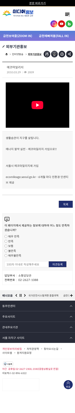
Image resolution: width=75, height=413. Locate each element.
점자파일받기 (54, 54)
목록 (65, 204)
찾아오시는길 (51, 348)
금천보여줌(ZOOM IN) (17, 36)
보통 (10, 246)
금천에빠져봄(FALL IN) (54, 36)
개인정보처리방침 (12, 348)
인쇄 (62, 54)
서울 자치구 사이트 (13, 338)
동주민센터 (8, 306)
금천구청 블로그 (69, 23)
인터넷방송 (17, 54)
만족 (10, 241)
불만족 (12, 251)
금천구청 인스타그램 (53, 23)
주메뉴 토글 (67, 14)
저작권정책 (33, 348)
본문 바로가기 (37, 3)
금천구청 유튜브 (61, 23)
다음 (25, 295)
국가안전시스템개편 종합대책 (43, 295)
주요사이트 (8, 316)
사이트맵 (7, 352)
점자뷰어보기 (47, 54)
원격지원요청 (24, 352)
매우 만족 (13, 236)
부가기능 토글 (69, 54)
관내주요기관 (10, 327)
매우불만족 (14, 255)
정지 (20, 295)
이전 (16, 295)
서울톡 (9, 364)
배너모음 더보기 (71, 295)
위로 (68, 386)
